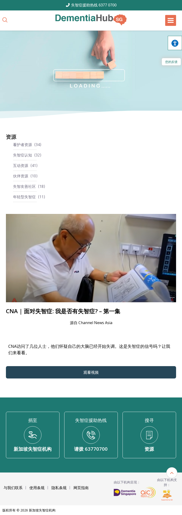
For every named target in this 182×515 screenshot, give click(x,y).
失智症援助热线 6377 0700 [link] (93, 5)
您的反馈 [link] (171, 62)
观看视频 (91, 372)
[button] (171, 472)
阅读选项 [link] (175, 43)
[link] (91, 19)
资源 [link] (11, 136)
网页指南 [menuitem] (81, 487)
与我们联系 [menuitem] (13, 487)
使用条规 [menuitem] (37, 487)
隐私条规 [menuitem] (59, 487)
